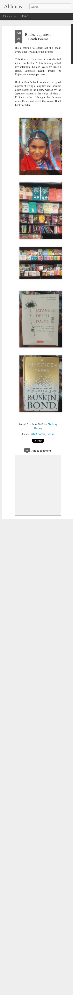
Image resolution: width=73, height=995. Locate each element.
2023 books (38, 434)
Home (24, 16)
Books (50, 434)
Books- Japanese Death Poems (38, 36)
